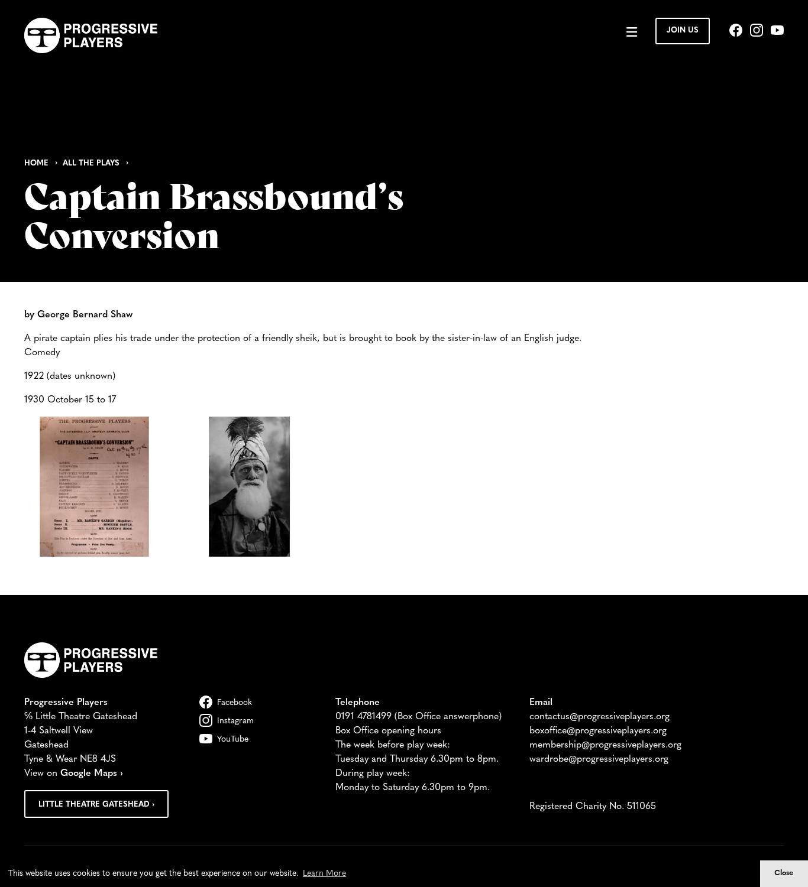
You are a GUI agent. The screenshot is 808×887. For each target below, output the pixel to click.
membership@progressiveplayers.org (605, 745)
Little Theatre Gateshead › (96, 804)
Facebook (234, 702)
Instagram (235, 721)
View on (73, 773)
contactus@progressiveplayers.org (599, 717)
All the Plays (91, 163)
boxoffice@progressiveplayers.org (598, 731)
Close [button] (783, 873)
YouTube (232, 739)
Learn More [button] (324, 873)
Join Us (683, 30)
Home (36, 163)
